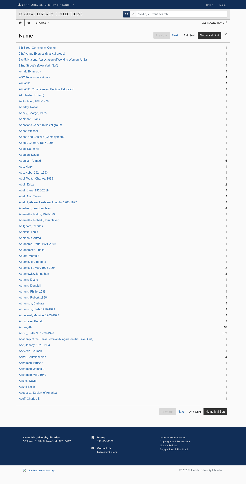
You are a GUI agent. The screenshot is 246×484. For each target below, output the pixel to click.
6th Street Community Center (37, 47)
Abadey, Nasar (28, 107)
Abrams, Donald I (30, 285)
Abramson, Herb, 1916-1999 (37, 309)
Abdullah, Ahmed (30, 160)
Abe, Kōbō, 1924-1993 (33, 172)
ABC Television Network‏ (34, 77)
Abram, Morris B (29, 255)
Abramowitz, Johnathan (34, 273)
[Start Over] (133, 14)
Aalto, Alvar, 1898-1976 (34, 101)
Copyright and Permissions (175, 441)
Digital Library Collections (50, 14)
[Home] (20, 22)
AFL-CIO (24, 83)
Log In (222, 5)
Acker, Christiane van (32, 357)
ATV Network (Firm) (31, 95)
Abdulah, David (29, 154)
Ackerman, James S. (32, 368)
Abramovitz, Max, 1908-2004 (37, 267)
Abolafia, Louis (28, 232)
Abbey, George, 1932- (33, 113)
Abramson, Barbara (31, 303)
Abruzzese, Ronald (31, 321)
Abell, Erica (26, 184)
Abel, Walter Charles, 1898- (36, 178)
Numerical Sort (209, 35)
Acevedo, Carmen (30, 351)
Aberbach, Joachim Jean (35, 208)
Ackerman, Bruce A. (31, 362)
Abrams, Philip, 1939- (32, 291)
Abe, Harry (26, 166)
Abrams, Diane (28, 279)
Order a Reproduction (172, 437)
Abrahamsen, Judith (31, 249)
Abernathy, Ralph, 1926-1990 (37, 214)
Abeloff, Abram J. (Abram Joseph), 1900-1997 (48, 202)
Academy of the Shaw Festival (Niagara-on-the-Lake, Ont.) (56, 339)
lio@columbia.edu (107, 451)
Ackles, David (28, 380)
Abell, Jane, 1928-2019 (34, 190)
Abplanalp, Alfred (30, 238)
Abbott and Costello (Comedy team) (41, 136)
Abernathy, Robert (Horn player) (39, 220)
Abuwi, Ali (25, 327)
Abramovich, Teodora (32, 261)
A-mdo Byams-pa (30, 71)
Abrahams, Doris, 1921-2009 (37, 244)
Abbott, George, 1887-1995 (36, 142)
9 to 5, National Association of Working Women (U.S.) (53, 59)
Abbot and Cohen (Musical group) (40, 125)
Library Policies (168, 445)
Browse (41, 22)
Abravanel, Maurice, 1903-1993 (39, 315)
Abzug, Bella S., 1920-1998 (36, 333)
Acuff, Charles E (29, 398)
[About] (29, 22)
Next (175, 35)
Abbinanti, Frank (29, 119)
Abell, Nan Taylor (30, 196)
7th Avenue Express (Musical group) (42, 53)
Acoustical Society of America (38, 392)
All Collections (213, 22)
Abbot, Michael (28, 130)
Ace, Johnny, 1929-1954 (34, 345)
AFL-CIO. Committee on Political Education (46, 89)
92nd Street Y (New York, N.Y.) (38, 65)
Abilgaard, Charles (31, 226)
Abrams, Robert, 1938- (33, 297)
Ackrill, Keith (27, 386)
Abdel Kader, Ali (29, 148)
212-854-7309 (105, 441)
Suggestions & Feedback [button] (174, 449)
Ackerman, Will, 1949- (33, 374)
